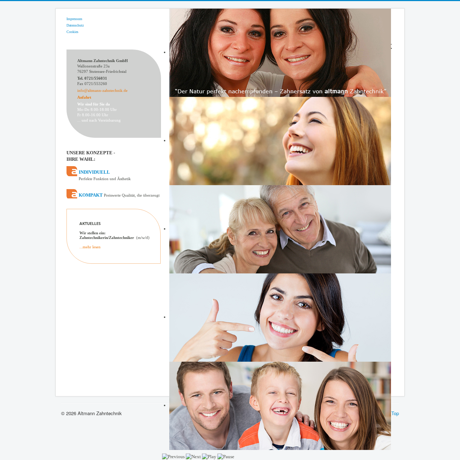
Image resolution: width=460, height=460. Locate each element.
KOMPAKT (119, 195)
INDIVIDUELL (105, 175)
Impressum (74, 19)
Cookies (72, 32)
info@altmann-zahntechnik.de (102, 90)
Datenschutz (75, 25)
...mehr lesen (90, 247)
